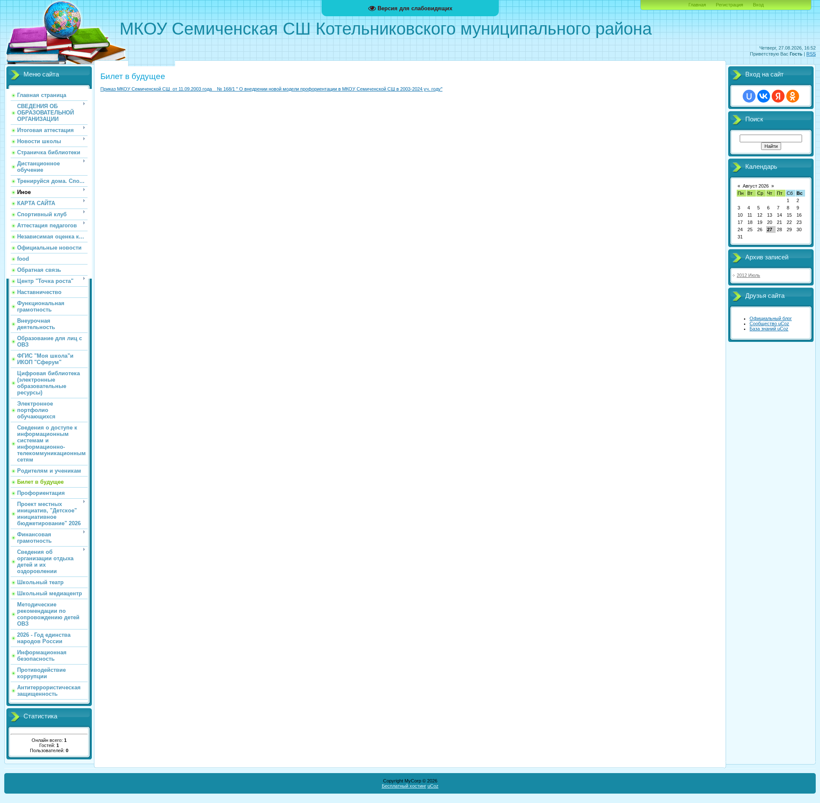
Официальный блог (771, 318)
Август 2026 (756, 185)
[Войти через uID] (749, 96)
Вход (758, 4)
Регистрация (729, 4)
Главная (697, 4)
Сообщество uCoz (769, 323)
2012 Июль (748, 275)
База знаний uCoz (769, 328)
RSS (811, 53)
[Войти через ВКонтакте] (763, 96)
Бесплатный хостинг (404, 785)
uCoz (433, 785)
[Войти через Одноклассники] (792, 96)
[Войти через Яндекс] (778, 96)
